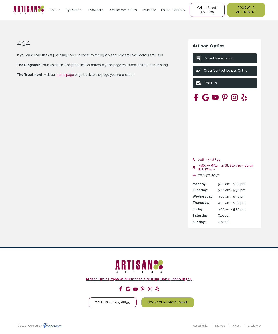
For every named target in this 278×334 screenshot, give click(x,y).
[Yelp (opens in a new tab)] (244, 97)
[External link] (28, 9)
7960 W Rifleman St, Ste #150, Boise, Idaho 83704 (151, 279)
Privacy (236, 325)
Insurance (149, 10)
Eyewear (94, 10)
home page (65, 75)
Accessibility (200, 325)
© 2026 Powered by (29, 325)
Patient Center (171, 10)
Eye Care (72, 10)
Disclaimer (254, 325)
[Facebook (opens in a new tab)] (196, 97)
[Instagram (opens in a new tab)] (234, 97)
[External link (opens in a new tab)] (205, 97)
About (52, 10)
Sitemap (220, 325)
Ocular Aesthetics (123, 10)
